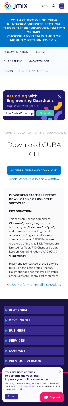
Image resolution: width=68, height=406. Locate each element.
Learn (8, 71)
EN (44, 5)
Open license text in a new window (34, 179)
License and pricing (34, 71)
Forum (39, 52)
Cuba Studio (13, 61)
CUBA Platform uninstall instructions (34, 284)
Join (43, 113)
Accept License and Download (34, 170)
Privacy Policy (28, 386)
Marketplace (38, 61)
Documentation (16, 52)
